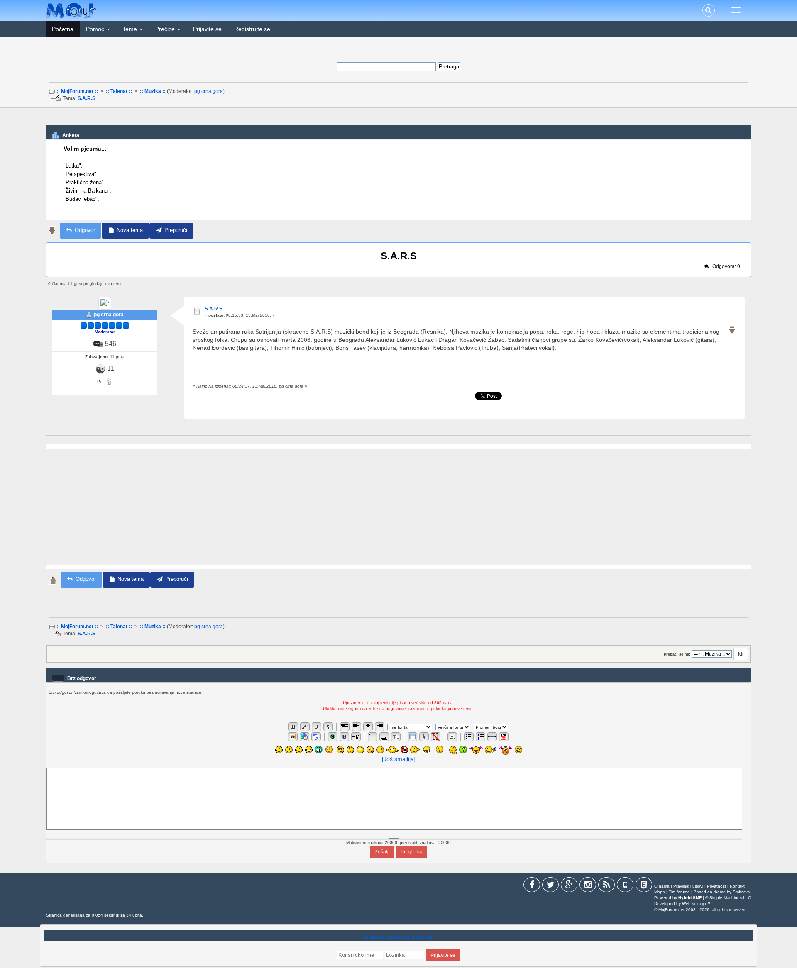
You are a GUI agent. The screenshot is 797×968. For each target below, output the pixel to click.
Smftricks (741, 892)
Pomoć (96, 29)
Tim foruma (679, 892)
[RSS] (606, 886)
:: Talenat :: (119, 91)
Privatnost (716, 886)
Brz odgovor (81, 678)
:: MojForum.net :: (77, 91)
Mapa (659, 892)
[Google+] (569, 886)
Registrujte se (252, 29)
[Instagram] (587, 886)
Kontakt (737, 886)
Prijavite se (207, 29)
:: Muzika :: (153, 91)
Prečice (165, 29)
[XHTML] (644, 886)
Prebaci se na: (677, 654)
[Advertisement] (398, 120)
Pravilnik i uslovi (688, 886)
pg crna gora (208, 91)
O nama (662, 886)
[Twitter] (550, 886)
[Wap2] (625, 886)
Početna (62, 29)
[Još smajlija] (399, 759)
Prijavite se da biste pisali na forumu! (398, 937)
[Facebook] (531, 886)
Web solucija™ (696, 903)
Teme (130, 29)
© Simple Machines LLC (728, 897)
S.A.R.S (86, 98)
